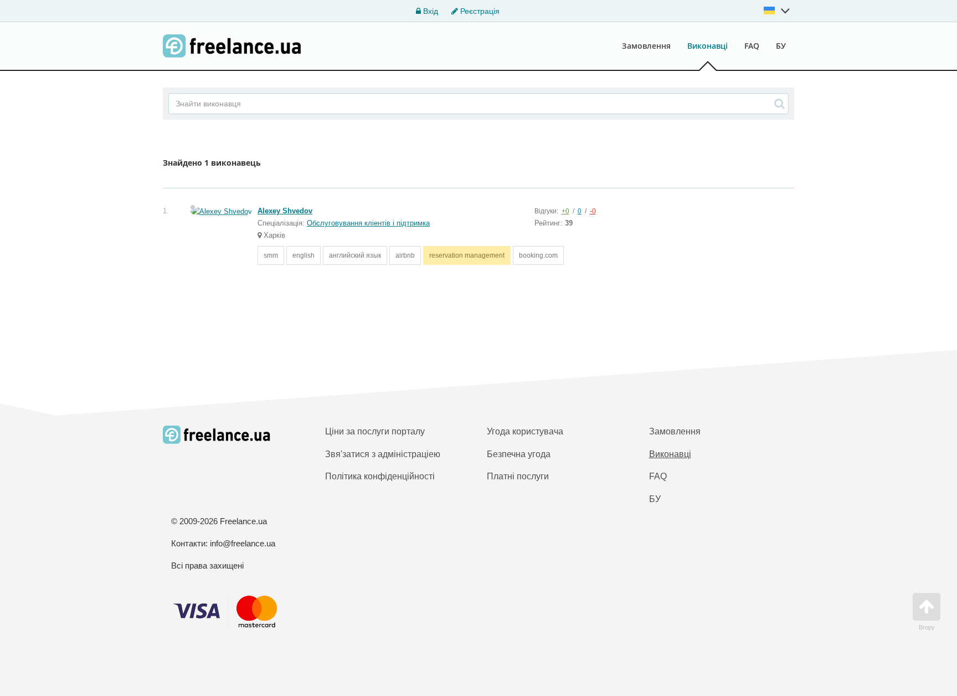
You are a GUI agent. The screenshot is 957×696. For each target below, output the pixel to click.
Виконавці (707, 45)
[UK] (777, 10)
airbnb (405, 255)
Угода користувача (525, 431)
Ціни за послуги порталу (375, 431)
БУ (781, 45)
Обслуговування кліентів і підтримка (368, 223)
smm (271, 255)
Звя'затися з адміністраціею (382, 454)
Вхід (429, 11)
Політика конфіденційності (380, 476)
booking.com (538, 255)
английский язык (355, 255)
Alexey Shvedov (285, 211)
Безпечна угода (518, 454)
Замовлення (646, 45)
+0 (565, 211)
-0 (593, 211)
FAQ (751, 45)
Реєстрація (479, 11)
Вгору (927, 627)
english (303, 255)
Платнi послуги (518, 476)
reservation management (467, 255)
